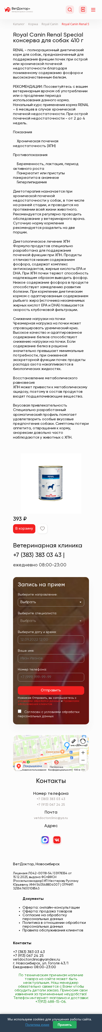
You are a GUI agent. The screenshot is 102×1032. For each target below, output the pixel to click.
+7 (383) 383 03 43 (51, 799)
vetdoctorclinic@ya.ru (51, 818)
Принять (65, 1025)
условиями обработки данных (39, 701)
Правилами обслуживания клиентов (48, 703)
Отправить (51, 690)
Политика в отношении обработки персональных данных (54, 925)
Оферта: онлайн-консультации (51, 908)
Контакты (22, 943)
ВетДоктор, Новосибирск (36, 864)
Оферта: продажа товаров (47, 911)
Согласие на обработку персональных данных (45, 917)
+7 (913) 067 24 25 (51, 804)
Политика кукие (37, 1025)
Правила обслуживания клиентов (53, 930)
